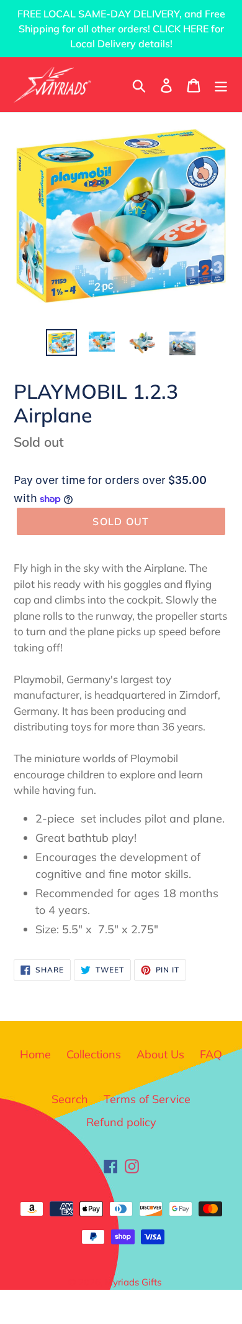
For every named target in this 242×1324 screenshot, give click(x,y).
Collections (93, 1054)
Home (35, 1054)
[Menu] (221, 84)
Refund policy (121, 1122)
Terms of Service (147, 1099)
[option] (62, 343)
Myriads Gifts (133, 1282)
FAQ (211, 1054)
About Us (160, 1054)
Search (70, 1099)
